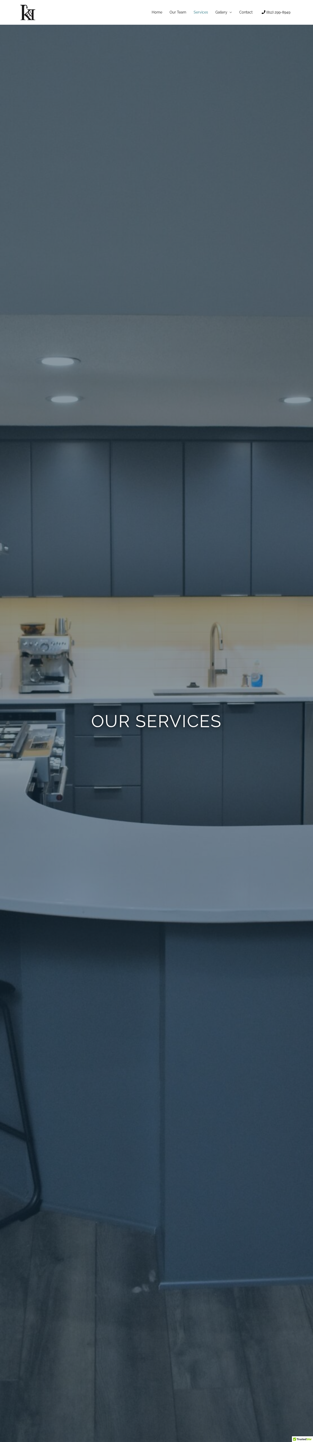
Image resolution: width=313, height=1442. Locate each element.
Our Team (178, 12)
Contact (246, 12)
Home (157, 12)
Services (201, 12)
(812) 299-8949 (277, 12)
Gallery (221, 12)
